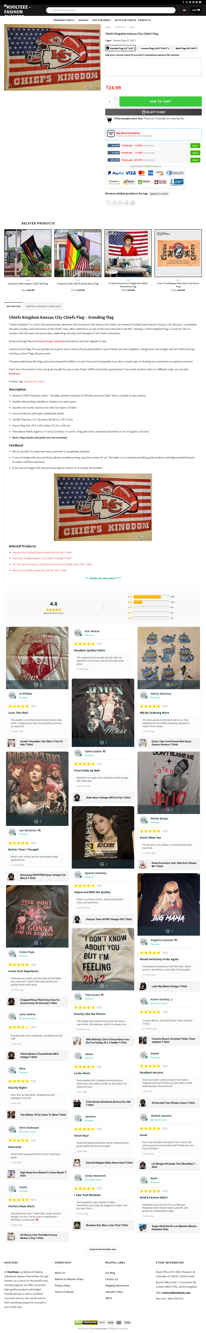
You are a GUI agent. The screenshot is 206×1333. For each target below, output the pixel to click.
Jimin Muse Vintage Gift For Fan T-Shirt (108, 797)
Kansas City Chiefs (159, 194)
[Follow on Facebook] (183, 2)
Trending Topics (63, 20)
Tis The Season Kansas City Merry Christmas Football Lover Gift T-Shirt (52, 564)
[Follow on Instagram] (187, 2)
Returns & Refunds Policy (69, 1279)
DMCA (108, 1298)
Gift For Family (101, 20)
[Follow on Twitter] (190, 2)
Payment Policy (114, 1292)
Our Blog (110, 1273)
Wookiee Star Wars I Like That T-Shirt (107, 1225)
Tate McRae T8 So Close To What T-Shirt (43, 1115)
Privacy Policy (62, 1285)
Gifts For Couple (125, 20)
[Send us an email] (193, 2)
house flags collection (52, 341)
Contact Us (111, 1279)
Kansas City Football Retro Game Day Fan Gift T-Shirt (42, 552)
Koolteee (14, 373)
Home (108, 27)
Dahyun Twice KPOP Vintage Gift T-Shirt (109, 919)
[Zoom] (8, 86)
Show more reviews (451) (103, 1249)
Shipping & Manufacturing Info (43, 306)
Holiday (83, 20)
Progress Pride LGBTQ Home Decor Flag (78, 283)
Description (14, 306)
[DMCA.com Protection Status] (86, 1322)
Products (144, 20)
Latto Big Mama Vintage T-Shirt (169, 986)
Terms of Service (64, 1292)
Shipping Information (117, 1285)
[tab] (13, 306)
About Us (60, 1273)
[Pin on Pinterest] (127, 203)
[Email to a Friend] (120, 203)
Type (108, 40)
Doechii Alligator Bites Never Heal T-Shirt (109, 1162)
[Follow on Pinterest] (197, 2)
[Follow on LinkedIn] (200, 2)
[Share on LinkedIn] (133, 203)
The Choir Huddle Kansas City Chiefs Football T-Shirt (42, 558)
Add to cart (160, 101)
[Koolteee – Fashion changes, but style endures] (19, 10)
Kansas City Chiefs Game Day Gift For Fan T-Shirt (39, 570)
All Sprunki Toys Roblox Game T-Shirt (173, 1103)
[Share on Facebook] (108, 203)
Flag (132, 27)
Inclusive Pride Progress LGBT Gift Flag (28, 283)
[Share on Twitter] (114, 203)
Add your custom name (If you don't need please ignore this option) (142, 54)
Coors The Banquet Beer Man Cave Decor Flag (178, 285)
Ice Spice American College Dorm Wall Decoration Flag (128, 285)
